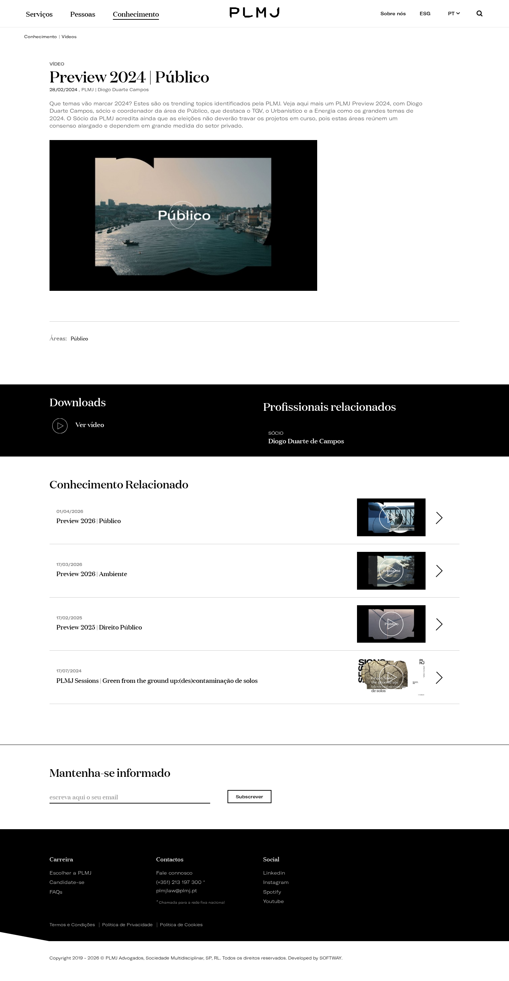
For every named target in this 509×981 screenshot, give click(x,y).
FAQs (56, 892)
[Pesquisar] (479, 13)
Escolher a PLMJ (70, 873)
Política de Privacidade (127, 924)
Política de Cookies (181, 924)
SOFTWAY (330, 958)
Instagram (276, 882)
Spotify (272, 892)
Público (79, 338)
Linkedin (274, 873)
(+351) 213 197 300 (179, 882)
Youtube (273, 901)
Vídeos (69, 36)
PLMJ (254, 11)
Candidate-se (67, 882)
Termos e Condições (72, 924)
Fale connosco (174, 873)
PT (452, 13)
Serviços (39, 13)
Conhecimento (40, 36)
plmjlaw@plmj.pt (176, 890)
